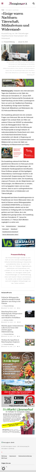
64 (19, 308)
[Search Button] (34, 3)
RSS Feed (4, 458)
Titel (2, 10)
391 (19, 322)
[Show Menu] (2, 3)
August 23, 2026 (7, 308)
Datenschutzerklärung (25, 456)
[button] (3, 468)
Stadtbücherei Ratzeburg (10, 231)
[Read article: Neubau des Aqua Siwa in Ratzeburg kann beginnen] (30, 342)
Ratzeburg (14, 229)
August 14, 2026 (7, 346)
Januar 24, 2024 (23, 42)
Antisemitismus (11, 226)
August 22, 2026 (7, 322)
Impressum (12, 456)
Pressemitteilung (9, 42)
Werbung (4, 456)
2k (19, 346)
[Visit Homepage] (17, 3)
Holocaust (5, 229)
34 (19, 336)
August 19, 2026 (7, 336)
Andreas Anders (8, 320)
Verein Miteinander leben (10, 234)
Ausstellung (21, 226)
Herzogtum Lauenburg (12, 10)
